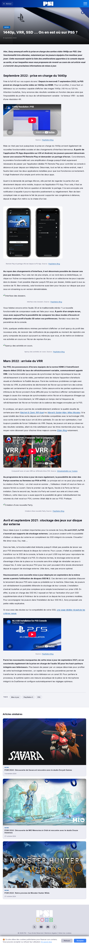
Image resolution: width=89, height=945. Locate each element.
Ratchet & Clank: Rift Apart (32, 412)
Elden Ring (62, 430)
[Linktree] (54, 926)
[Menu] (85, 3)
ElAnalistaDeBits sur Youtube (67, 471)
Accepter (80, 941)
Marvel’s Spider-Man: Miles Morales (64, 412)
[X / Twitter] (34, 926)
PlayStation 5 (28, 697)
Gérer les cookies (65, 933)
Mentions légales (51, 933)
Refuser (67, 941)
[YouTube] (41, 926)
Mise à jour (15, 697)
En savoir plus (46, 942)
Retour (8, 4)
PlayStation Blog (47, 140)
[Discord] (47, 926)
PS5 (39, 697)
